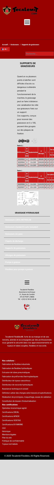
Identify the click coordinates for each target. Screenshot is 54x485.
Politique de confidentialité (13, 441)
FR (5, 49)
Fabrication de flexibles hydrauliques (17, 368)
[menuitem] (20, 9)
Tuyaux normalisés (10, 444)
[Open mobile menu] (27, 22)
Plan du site (7, 438)
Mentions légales (9, 434)
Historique (6, 431)
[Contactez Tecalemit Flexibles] (27, 307)
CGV (4, 428)
